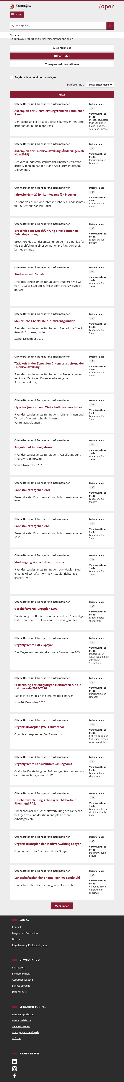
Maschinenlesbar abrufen (57, 39)
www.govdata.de (21, 1020)
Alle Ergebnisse (62, 47)
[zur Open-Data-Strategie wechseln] (106, 6)
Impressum (18, 967)
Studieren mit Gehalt (29, 274)
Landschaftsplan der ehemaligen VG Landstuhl (47, 878)
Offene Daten (62, 56)
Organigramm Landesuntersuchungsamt (43, 764)
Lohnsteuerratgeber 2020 (32, 526)
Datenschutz (19, 991)
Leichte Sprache (21, 985)
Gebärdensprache (22, 979)
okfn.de (16, 1038)
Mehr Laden (62, 906)
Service (24, 919)
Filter (62, 94)
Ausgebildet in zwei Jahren (33, 447)
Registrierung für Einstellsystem (30, 945)
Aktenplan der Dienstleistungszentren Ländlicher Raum (49, 112)
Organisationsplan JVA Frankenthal (39, 727)
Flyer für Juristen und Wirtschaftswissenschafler (48, 407)
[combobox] (58, 26)
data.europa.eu (21, 1026)
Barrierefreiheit (21, 973)
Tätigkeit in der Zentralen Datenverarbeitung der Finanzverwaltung (49, 365)
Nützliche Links (30, 960)
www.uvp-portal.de (23, 1014)
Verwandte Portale (32, 1007)
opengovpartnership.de (25, 1032)
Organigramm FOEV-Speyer (33, 645)
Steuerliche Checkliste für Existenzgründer (44, 321)
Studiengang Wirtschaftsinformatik (39, 562)
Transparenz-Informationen (62, 64)
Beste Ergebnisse (99, 84)
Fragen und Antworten (25, 933)
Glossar (16, 939)
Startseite (15, 35)
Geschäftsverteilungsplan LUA (35, 609)
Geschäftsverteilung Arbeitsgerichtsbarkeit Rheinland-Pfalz (45, 801)
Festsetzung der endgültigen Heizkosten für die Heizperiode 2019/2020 (47, 686)
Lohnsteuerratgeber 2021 (32, 490)
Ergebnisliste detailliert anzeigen (35, 77)
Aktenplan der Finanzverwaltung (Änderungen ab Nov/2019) (49, 152)
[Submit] (110, 26)
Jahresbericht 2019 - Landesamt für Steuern (45, 194)
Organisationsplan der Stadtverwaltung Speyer (47, 844)
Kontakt (16, 927)
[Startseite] (20, 6)
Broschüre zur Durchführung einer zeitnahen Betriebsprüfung (46, 232)
